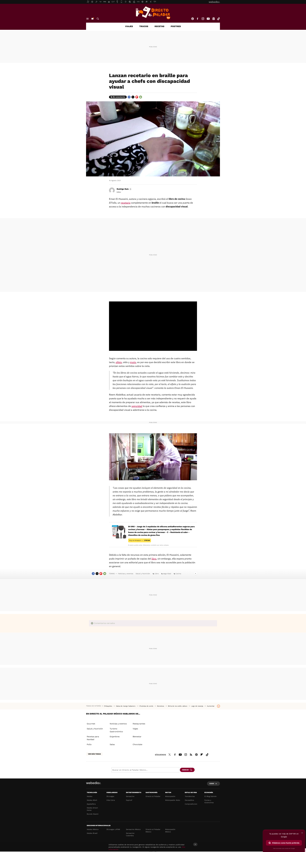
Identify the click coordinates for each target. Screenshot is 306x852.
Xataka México (92, 829)
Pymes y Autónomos (209, 801)
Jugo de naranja (197, 706)
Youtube (208, 19)
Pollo (89, 744)
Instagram (203, 19)
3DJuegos (110, 796)
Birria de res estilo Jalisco (178, 706)
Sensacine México (133, 829)
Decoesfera (189, 800)
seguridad (136, 406)
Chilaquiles (108, 706)
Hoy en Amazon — (139, 540)
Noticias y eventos (125, 574)
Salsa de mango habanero (126, 706)
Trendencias (190, 796)
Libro (156, 574)
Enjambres (115, 736)
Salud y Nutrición (143, 574)
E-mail (140, 97)
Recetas (159, 26)
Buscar (98, 19)
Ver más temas (94, 754)
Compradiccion (191, 804)
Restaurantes (139, 724)
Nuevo (92, 19)
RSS (191, 754)
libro (154, 558)
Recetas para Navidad (93, 738)
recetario (125, 202)
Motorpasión (170, 796)
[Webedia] (93, 782)
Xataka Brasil (92, 833)
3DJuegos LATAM (113, 829)
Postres (176, 26)
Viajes (129, 26)
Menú (87, 19)
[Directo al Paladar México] (153, 13)
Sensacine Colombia (130, 834)
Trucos (143, 26)
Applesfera (91, 804)
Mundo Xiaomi (92, 814)
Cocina (178, 574)
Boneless (161, 706)
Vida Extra (110, 800)
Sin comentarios (119, 97)
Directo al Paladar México (153, 830)
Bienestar (137, 736)
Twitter (132, 97)
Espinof (129, 800)
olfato (119, 362)
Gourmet (91, 724)
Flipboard (136, 97)
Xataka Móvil (92, 800)
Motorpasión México (170, 830)
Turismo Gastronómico (116, 730)
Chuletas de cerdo (146, 706)
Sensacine (130, 796)
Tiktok (218, 19)
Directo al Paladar (153, 796)
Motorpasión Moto (172, 800)
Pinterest (192, 19)
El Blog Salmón (210, 796)
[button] (124, 189)
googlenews (214, 19)
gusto (133, 362)
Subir (211, 783)
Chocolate (137, 744)
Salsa (112, 744)
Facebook (197, 19)
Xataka (89, 796)
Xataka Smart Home (92, 809)
